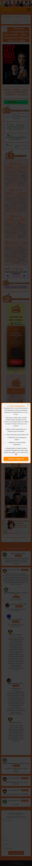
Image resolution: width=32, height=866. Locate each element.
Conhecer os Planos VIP (16, 459)
